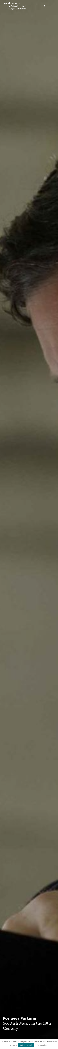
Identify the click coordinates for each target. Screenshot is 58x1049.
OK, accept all (26, 1045)
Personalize (41, 1045)
